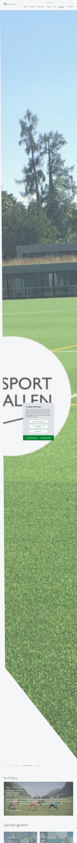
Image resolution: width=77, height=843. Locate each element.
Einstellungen (38, 431)
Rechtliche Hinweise (46, 437)
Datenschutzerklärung (31, 437)
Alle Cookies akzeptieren (38, 421)
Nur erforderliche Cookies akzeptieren (38, 426)
